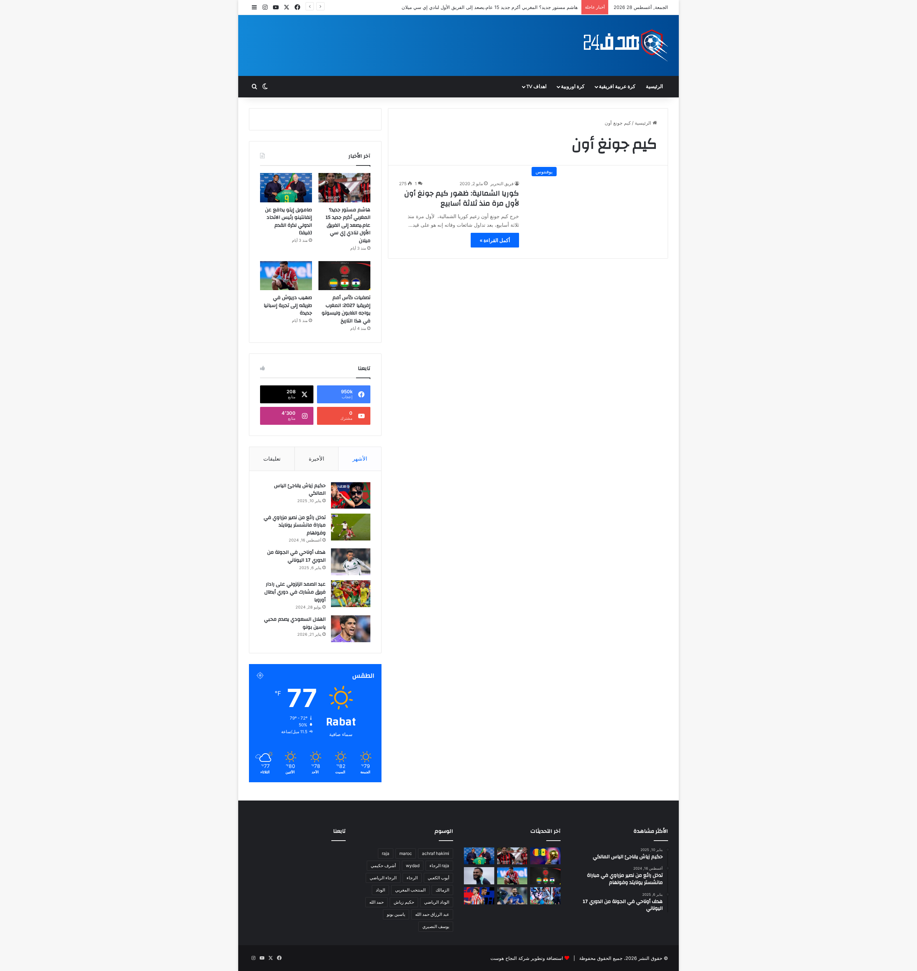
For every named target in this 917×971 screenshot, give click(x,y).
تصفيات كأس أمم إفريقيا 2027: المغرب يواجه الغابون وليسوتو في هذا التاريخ (346, 309)
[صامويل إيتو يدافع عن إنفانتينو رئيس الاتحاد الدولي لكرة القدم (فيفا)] (286, 187)
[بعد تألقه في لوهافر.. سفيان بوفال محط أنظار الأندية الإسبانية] (479, 875)
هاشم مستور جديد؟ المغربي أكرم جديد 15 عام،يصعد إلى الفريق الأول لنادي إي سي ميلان (348, 225)
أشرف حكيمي (383, 865)
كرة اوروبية (573, 86)
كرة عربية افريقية (617, 86)
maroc (405, 853)
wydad (412, 865)
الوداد (380, 890)
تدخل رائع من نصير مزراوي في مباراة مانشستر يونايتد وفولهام (295, 525)
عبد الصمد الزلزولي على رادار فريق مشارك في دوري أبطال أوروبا (295, 592)
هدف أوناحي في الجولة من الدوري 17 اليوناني (296, 556)
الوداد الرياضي (436, 902)
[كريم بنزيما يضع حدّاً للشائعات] (512, 895)
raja (385, 853)
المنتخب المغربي (410, 890)
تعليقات (271, 458)
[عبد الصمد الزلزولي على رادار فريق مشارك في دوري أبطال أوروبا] (350, 593)
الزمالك (442, 890)
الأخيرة (316, 458)
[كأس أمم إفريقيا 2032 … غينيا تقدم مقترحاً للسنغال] (545, 856)
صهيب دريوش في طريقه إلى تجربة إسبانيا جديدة (288, 305)
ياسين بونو (396, 914)
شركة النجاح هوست (509, 958)
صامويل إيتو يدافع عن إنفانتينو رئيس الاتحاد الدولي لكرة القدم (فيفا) (288, 221)
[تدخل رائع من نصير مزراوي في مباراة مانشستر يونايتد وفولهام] (350, 527)
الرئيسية (654, 86)
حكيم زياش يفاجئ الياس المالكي (300, 489)
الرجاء (412, 877)
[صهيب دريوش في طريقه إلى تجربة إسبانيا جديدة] (286, 275)
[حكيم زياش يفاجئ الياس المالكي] (350, 495)
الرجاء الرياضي (383, 877)
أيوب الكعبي (438, 877)
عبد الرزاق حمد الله (432, 914)
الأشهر (359, 458)
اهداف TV (536, 86)
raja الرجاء (439, 865)
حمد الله (376, 902)
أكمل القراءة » (495, 240)
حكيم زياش (404, 902)
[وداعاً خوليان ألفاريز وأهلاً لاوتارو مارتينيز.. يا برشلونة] (479, 895)
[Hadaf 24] (626, 45)
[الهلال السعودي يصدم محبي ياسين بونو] (350, 628)
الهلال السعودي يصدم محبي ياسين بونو (295, 623)
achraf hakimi (435, 853)
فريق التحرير (502, 183)
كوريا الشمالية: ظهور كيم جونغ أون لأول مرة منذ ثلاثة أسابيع (461, 198)
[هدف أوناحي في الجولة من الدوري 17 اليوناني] (350, 561)
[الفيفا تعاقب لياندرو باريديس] (545, 895)
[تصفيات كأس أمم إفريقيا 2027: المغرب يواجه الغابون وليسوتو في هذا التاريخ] (344, 275)
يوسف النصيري (435, 926)
